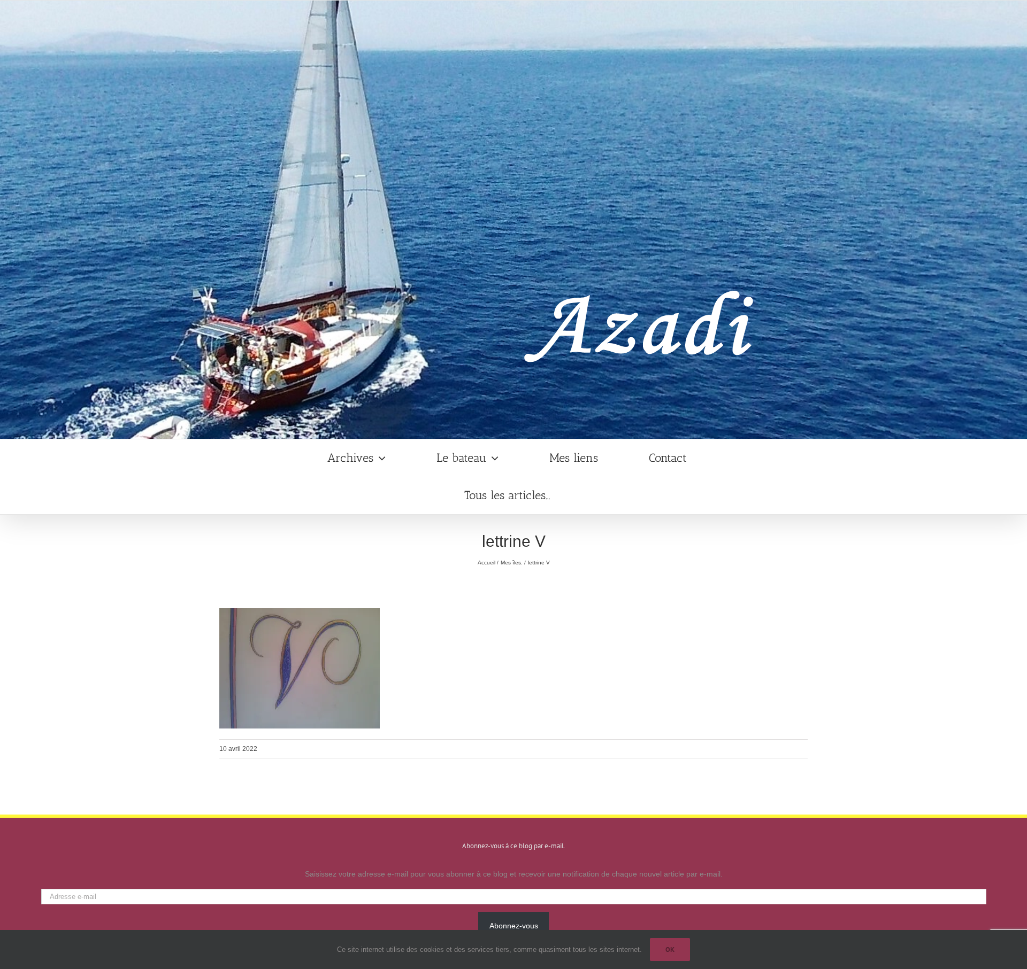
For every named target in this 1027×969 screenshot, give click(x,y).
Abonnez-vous (513, 925)
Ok (670, 949)
